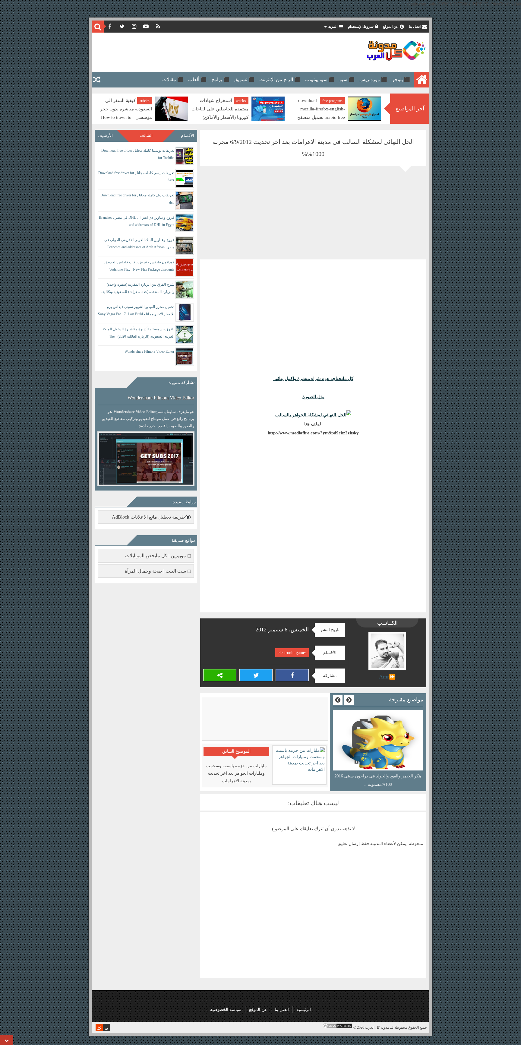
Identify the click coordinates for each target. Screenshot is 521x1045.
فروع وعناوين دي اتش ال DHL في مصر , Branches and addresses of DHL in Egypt (136, 221)
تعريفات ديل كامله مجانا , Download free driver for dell (137, 199)
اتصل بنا (415, 26)
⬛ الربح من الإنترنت (279, 79)
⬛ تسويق (244, 79)
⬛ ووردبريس (373, 79)
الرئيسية (303, 1009)
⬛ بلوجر (401, 79)
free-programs (332, 101)
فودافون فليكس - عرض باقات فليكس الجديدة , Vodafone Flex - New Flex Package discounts (139, 266)
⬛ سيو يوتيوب (320, 79)
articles (241, 101)
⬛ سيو (347, 79)
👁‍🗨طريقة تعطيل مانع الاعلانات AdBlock (151, 516)
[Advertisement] (204, 52)
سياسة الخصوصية (226, 1009)
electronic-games (292, 652)
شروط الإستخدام (361, 26)
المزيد (332, 26)
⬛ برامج (220, 79)
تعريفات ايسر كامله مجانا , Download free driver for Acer (136, 176)
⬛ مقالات (172, 79)
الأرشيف (105, 135)
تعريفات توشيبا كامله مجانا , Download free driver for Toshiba (137, 154)
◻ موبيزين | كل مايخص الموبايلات (158, 555)
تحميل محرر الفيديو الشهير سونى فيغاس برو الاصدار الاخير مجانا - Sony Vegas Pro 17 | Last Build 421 (136, 311)
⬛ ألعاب (197, 79)
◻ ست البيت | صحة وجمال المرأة (158, 570)
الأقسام (187, 135)
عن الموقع (390, 26)
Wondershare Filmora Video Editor (149, 351)
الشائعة (146, 135)
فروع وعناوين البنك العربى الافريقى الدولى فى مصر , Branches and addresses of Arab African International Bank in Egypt (139, 244)
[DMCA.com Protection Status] (337, 1027)
